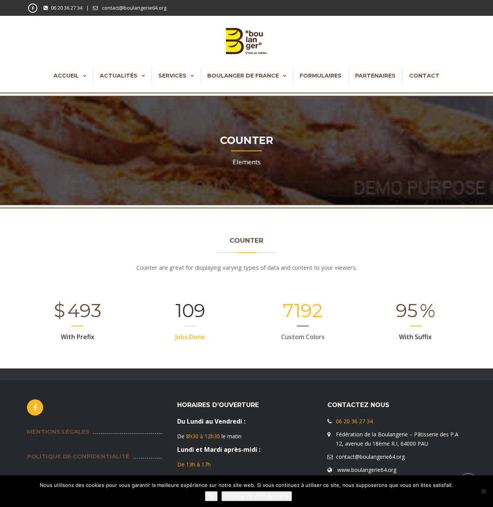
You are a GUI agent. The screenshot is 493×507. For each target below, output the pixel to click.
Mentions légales (58, 431)
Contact (424, 75)
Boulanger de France (243, 75)
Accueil (66, 75)
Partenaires (375, 75)
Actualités (119, 75)
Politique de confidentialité (78, 456)
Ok (211, 496)
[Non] (483, 491)
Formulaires (321, 75)
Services (172, 75)
